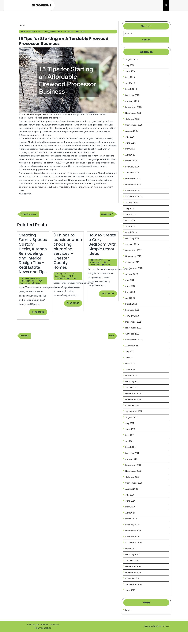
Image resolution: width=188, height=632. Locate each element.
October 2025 (132, 119)
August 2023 (131, 274)
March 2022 (131, 375)
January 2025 (132, 172)
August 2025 (131, 130)
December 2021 (133, 393)
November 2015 (133, 530)
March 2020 (131, 518)
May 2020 (130, 506)
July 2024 (130, 208)
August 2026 (131, 59)
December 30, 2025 (32, 278)
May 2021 (129, 435)
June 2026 (130, 71)
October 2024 (132, 190)
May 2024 (130, 220)
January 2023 (132, 315)
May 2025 (130, 148)
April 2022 (130, 369)
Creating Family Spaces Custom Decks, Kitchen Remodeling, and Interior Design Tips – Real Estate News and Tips (33, 253)
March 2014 (131, 548)
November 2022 (133, 327)
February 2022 (132, 381)
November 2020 (133, 470)
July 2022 (129, 351)
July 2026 (129, 65)
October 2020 (132, 477)
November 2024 (133, 184)
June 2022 (130, 357)
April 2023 (130, 298)
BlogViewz (41, 5)
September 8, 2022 (32, 31)
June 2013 (130, 590)
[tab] (146, 40)
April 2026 (130, 83)
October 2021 (132, 405)
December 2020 (133, 465)
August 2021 (131, 417)
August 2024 (131, 202)
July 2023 (129, 280)
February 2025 (132, 166)
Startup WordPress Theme (41, 624)
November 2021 (133, 399)
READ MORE (39, 312)
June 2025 (130, 142)
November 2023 (133, 256)
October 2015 (132, 536)
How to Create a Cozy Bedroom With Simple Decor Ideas (102, 244)
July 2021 (129, 423)
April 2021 (129, 441)
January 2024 (132, 244)
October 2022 (132, 333)
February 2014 (132, 554)
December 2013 (133, 566)
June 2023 (130, 286)
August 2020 (131, 488)
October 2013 (132, 578)
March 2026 (131, 89)
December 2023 (133, 250)
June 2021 (130, 429)
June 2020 (130, 500)
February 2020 (132, 524)
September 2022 (133, 339)
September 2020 (133, 482)
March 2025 (131, 160)
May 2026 (130, 77)
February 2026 (132, 95)
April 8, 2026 (98, 260)
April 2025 (130, 154)
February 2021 (132, 453)
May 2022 (130, 363)
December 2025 (133, 107)
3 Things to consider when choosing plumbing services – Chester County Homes (68, 251)
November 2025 (133, 113)
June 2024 (130, 214)
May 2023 (130, 291)
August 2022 (131, 345)
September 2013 (133, 584)
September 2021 (133, 411)
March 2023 (131, 303)
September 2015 (133, 542)
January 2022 (132, 387)
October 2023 (132, 262)
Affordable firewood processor (33, 114)
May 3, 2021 (63, 273)
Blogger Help (50, 31)
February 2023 (132, 309)
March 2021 (130, 447)
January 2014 (131, 560)
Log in (128, 610)
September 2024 (134, 196)
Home (22, 25)
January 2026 (132, 101)
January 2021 (131, 459)
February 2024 (132, 238)
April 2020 (130, 512)
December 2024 (133, 178)
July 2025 (130, 136)
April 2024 (130, 226)
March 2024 (131, 232)
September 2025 (134, 124)
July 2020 (129, 494)
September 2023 (133, 268)
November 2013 (133, 572)
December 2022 (133, 321)
